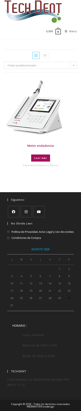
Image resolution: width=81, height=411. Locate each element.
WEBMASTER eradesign (40, 406)
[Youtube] (39, 211)
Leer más (40, 158)
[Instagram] (26, 211)
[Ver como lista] (45, 55)
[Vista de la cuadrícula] (35, 55)
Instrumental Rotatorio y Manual (40, 165)
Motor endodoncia (40, 146)
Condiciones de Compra (26, 238)
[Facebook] (13, 211)
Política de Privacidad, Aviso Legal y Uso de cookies (42, 232)
